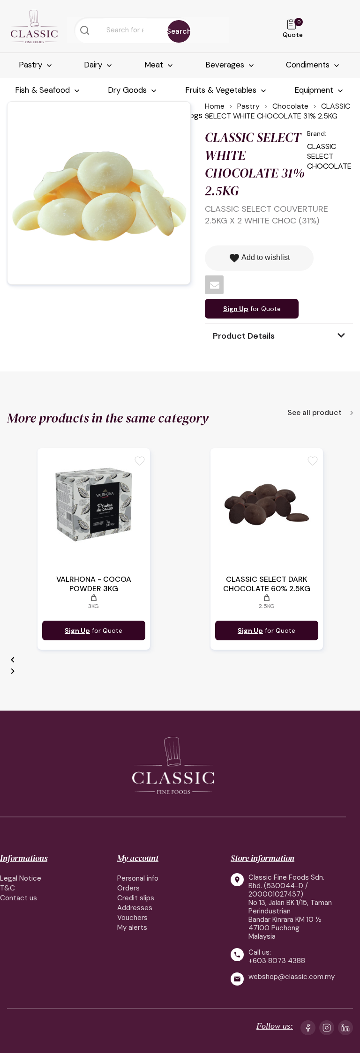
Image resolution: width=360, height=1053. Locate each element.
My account (137, 858)
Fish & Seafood (43, 90)
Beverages (226, 64)
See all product (315, 413)
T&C (7, 888)
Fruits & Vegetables (222, 90)
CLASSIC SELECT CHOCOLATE (329, 156)
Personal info (137, 878)
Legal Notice (20, 878)
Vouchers (132, 917)
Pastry (32, 64)
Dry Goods (128, 90)
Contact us (18, 898)
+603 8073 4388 (276, 960)
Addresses (134, 907)
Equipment (315, 90)
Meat (154, 64)
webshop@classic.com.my (291, 976)
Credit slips (135, 898)
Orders (128, 888)
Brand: (316, 133)
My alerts (132, 927)
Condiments (309, 64)
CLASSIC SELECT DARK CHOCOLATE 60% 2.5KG (266, 584)
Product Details (244, 335)
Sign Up (235, 308)
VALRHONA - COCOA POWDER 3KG (93, 584)
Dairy (94, 64)
